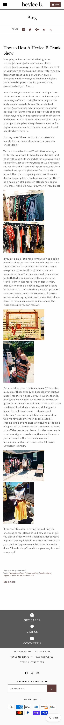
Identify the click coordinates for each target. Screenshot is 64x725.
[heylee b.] (32, 5)
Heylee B (7, 576)
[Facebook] (26, 673)
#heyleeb (12, 573)
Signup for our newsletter (32, 681)
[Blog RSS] (49, 29)
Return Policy (44, 657)
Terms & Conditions (32, 662)
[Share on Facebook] (23, 29)
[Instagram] (32, 673)
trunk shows (28, 576)
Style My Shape (21, 657)
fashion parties (31, 573)
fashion (20, 573)
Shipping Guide (22, 652)
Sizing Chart (42, 652)
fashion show (45, 573)
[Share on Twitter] (30, 29)
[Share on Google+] (37, 29)
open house (17, 576)
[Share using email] (44, 29)
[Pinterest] (38, 673)
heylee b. (35, 699)
